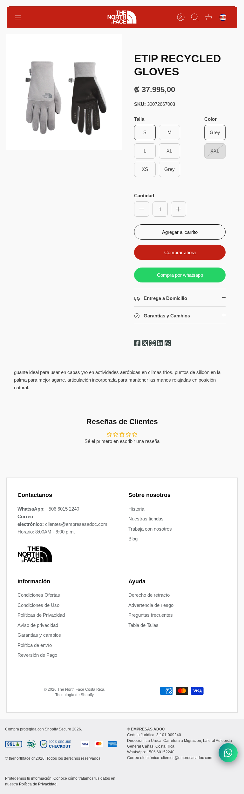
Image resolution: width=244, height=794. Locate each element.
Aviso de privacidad (37, 625)
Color (210, 119)
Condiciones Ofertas (38, 595)
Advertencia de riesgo (150, 605)
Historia (136, 509)
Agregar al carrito (180, 232)
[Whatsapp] (168, 344)
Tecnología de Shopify (74, 695)
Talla (139, 119)
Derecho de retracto (149, 595)
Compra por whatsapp (180, 275)
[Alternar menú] (21, 17)
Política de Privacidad (38, 784)
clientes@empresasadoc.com (76, 524)
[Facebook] (138, 344)
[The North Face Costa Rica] (122, 17)
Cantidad (144, 195)
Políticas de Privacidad (41, 615)
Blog (133, 538)
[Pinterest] (153, 344)
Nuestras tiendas (146, 518)
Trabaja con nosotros (150, 529)
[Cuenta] (181, 17)
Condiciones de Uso (38, 605)
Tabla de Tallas (143, 625)
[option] (64, 92)
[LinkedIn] (161, 344)
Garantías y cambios (39, 635)
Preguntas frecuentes (150, 615)
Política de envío (34, 645)
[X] (145, 344)
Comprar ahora (180, 252)
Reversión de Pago (37, 655)
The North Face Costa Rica (81, 689)
